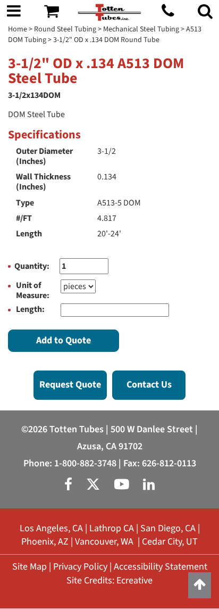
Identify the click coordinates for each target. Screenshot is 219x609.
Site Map (29, 566)
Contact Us (149, 384)
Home (17, 29)
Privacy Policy (80, 566)
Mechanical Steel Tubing (141, 29)
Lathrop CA (111, 528)
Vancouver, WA (104, 541)
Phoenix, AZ (45, 541)
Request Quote (70, 384)
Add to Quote (63, 340)
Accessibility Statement (160, 566)
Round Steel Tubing (65, 29)
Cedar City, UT (170, 541)
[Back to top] (199, 585)
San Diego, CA (168, 528)
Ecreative (134, 580)
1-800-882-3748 (85, 463)
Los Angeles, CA (51, 528)
